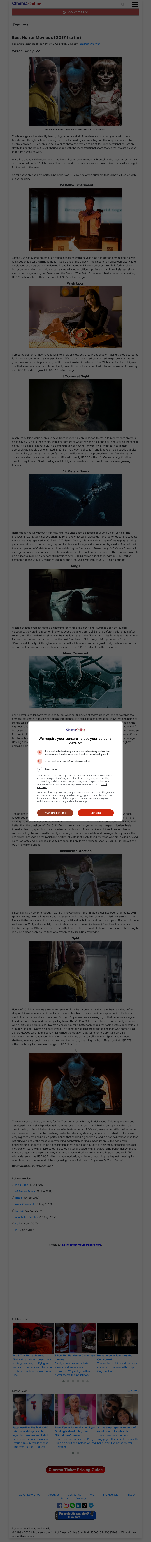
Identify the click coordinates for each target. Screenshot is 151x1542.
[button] (75, 769)
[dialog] (75, 771)
